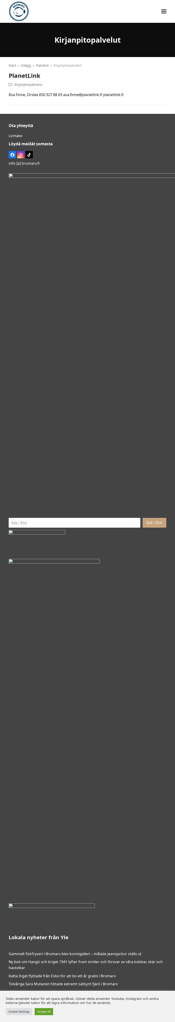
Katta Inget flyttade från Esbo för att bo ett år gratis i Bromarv (62, 975)
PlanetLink (24, 75)
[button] (163, 11)
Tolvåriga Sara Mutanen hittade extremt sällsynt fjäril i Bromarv (63, 983)
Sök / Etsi (154, 522)
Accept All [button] (43, 1011)
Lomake (15, 135)
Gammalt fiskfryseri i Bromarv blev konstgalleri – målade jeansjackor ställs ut (75, 953)
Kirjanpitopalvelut (28, 84)
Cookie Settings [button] (19, 1011)
